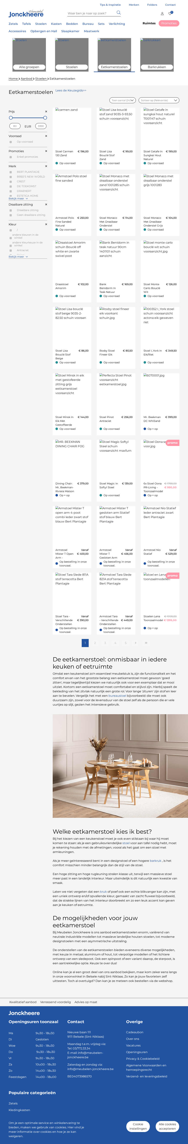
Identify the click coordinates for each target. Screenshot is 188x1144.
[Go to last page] (146, 643)
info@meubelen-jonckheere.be (90, 1069)
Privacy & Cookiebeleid (143, 1058)
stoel (126, 843)
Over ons (132, 1039)
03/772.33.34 (81, 1048)
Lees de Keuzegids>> (70, 90)
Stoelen (41, 78)
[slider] (11, 118)
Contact (170, 4)
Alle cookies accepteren (167, 1126)
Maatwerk (91, 31)
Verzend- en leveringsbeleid (146, 1076)
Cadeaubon (134, 1032)
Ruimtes (149, 23)
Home (14, 78)
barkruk (155, 861)
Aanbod (27, 78)
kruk (104, 891)
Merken (134, 4)
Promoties (169, 23)
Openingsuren (137, 1052)
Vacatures (133, 1045)
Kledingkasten (19, 1110)
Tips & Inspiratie (111, 4)
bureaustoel (117, 695)
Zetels (13, 1103)
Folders (152, 4)
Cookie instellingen (138, 1126)
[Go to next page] (135, 643)
